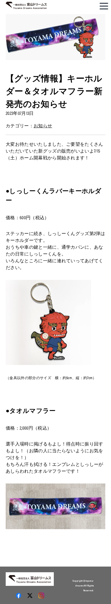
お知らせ (43, 125)
